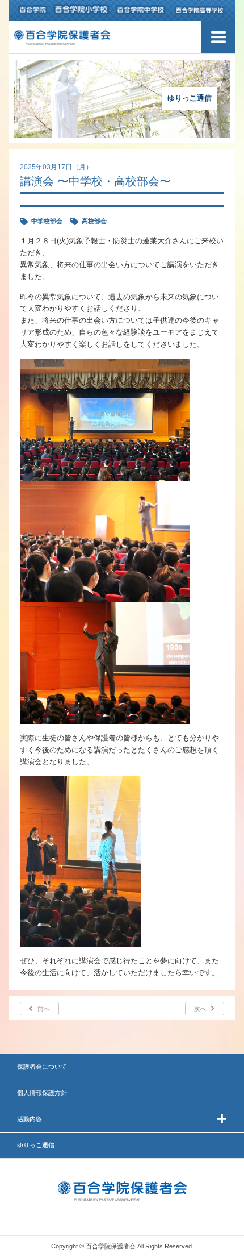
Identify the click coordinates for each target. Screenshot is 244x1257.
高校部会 (94, 221)
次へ (200, 1008)
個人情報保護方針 (42, 1092)
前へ (43, 1008)
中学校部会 (46, 221)
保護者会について (42, 1066)
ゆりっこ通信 (35, 1145)
